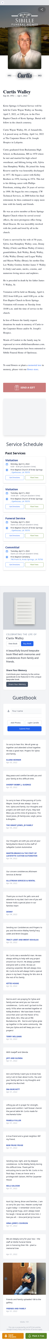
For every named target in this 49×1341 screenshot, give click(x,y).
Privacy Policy (17, 1329)
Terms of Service (32, 1329)
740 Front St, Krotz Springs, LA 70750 (27, 559)
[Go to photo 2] (17, 1292)
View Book (12, 643)
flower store (32, 369)
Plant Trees (34, 477)
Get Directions (14, 477)
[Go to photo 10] (29, 1292)
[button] (25, 1279)
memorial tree (34, 365)
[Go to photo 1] (15, 1292)
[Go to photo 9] (28, 1292)
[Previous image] (5, 1278)
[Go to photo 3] (18, 1292)
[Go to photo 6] (23, 1292)
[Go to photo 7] (25, 1292)
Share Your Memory (17, 684)
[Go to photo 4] (20, 1292)
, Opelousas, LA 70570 (20, 472)
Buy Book (27, 643)
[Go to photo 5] (22, 1292)
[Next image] (43, 1278)
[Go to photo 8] (26, 1292)
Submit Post (24, 728)
